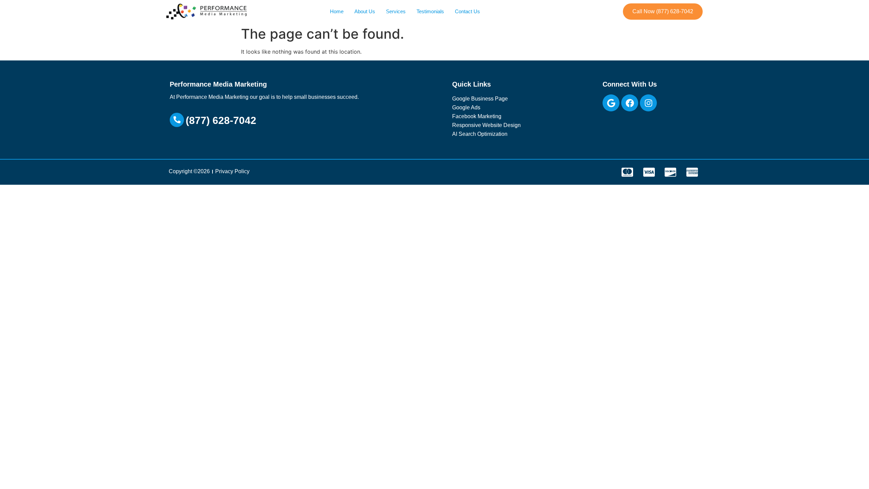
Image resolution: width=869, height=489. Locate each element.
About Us (364, 11)
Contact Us (467, 11)
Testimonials (430, 11)
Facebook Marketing (476, 116)
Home (337, 11)
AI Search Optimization (479, 134)
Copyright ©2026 (189, 171)
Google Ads (466, 107)
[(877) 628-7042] (177, 120)
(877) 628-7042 (221, 120)
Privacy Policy (232, 171)
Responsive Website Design (486, 125)
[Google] (611, 102)
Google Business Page (480, 99)
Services (396, 11)
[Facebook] (629, 102)
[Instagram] (648, 102)
